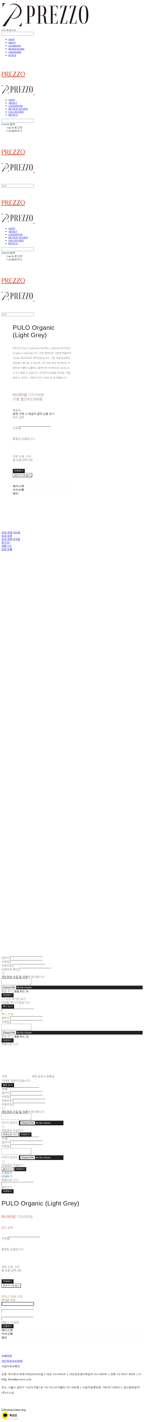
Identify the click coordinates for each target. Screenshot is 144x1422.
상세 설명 (6, 536)
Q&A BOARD (14, 52)
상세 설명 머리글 (10, 532)
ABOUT (12, 42)
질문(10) (6, 546)
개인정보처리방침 (12, 1361)
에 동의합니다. (23, 976)
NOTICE (12, 55)
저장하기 (7, 995)
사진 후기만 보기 (16, 999)
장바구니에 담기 (11, 1285)
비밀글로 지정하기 (12, 1130)
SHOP (11, 39)
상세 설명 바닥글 (10, 539)
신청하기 (7, 1326)
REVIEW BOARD (16, 48)
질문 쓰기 (8, 1085)
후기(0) (5, 542)
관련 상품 (6, 549)
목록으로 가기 (10, 1134)
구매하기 (7, 1191)
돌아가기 (7, 1169)
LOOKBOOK (14, 45)
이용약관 (6, 1355)
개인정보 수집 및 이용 (14, 976)
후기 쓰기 (8, 1006)
